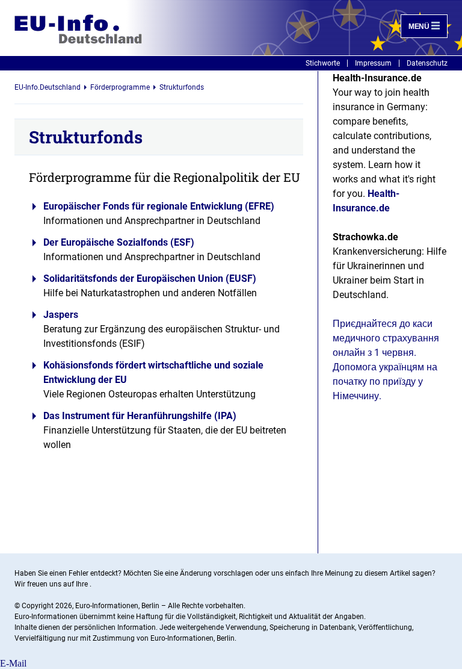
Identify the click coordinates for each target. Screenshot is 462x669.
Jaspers (60, 314)
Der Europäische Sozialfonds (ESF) (118, 242)
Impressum (373, 63)
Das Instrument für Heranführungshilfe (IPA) (139, 416)
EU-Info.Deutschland (47, 87)
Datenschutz (427, 63)
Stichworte (323, 63)
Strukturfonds (181, 87)
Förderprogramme (120, 87)
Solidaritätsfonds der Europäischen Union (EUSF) (149, 278)
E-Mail (13, 663)
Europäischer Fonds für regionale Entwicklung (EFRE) (158, 206)
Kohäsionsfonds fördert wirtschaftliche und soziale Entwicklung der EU (153, 372)
